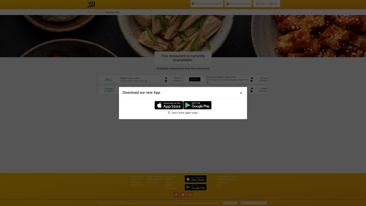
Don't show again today (184, 112)
